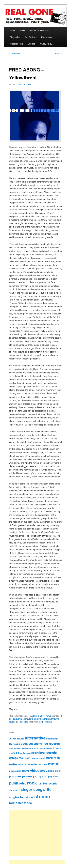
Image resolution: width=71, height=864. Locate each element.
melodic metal (24, 764)
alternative (35, 738)
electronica (54, 748)
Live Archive (46, 37)
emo (11, 753)
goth (27, 758)
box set (27, 743)
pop (58, 770)
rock (32, 782)
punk (13, 783)
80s (14, 738)
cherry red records (47, 743)
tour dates (16, 803)
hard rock (53, 757)
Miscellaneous (16, 43)
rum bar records (47, 783)
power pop (31, 776)
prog (44, 776)
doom (33, 748)
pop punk (15, 776)
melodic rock (38, 764)
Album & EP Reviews (39, 30)
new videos (47, 771)
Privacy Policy (45, 43)
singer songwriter (42, 718)
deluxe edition (23, 748)
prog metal (53, 776)
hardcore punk (38, 758)
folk (15, 752)
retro (22, 783)
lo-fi (31, 718)
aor (11, 743)
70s (11, 738)
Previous (14, 53)
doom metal (42, 748)
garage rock (16, 758)
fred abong (23, 718)
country (12, 748)
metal (54, 763)
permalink (47, 721)
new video (31, 770)
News (22, 30)
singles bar (17, 797)
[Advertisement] (39, 833)
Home (12, 30)
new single (15, 770)
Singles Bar (15, 37)
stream (42, 796)
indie (13, 764)
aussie (18, 743)
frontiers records (44, 752)
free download (25, 752)
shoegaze (14, 790)
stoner (29, 797)
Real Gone (23, 721)
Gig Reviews (30, 37)
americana (52, 738)
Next (58, 53)
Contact (31, 43)
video (28, 803)
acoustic (13, 718)
